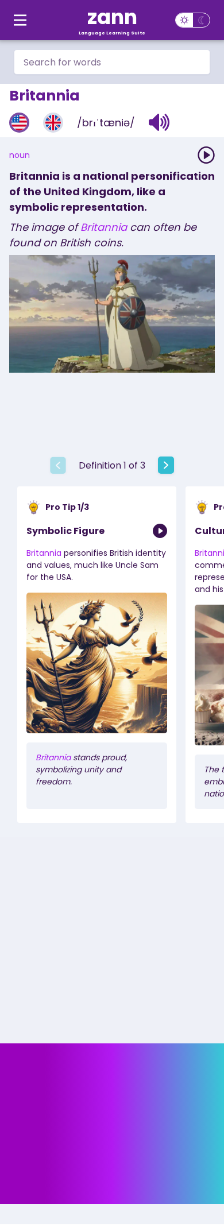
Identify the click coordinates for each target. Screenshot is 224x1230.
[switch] (192, 20)
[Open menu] (20, 20)
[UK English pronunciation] (53, 123)
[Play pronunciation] (206, 155)
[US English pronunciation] (19, 123)
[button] (159, 122)
